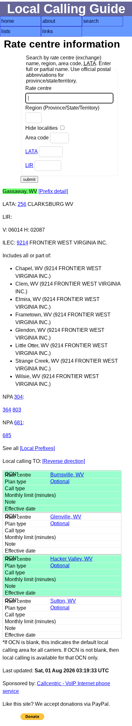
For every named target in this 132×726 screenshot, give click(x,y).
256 (22, 204)
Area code (37, 137)
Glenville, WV (65, 516)
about (48, 21)
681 (18, 422)
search (91, 21)
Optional (60, 481)
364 (7, 409)
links (47, 31)
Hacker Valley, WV (71, 559)
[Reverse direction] (63, 461)
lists (5, 31)
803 (16, 409)
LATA (31, 151)
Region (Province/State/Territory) (62, 108)
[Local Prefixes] (37, 448)
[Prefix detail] (53, 191)
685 (7, 435)
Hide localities (42, 128)
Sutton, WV (63, 601)
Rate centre (38, 88)
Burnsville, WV (67, 474)
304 (18, 397)
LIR (29, 165)
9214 (22, 242)
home (7, 21)
